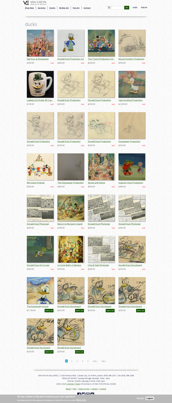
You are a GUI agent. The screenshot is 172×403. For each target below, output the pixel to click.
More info (81, 400)
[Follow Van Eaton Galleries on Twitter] (84, 394)
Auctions (41, 8)
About (68, 389)
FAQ (74, 389)
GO (127, 8)
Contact (87, 8)
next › (95, 361)
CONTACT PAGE (73, 384)
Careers (94, 389)
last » (104, 361)
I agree (150, 398)
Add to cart (49, 310)
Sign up (144, 7)
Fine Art (76, 8)
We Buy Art (64, 8)
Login (135, 7)
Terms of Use (83, 389)
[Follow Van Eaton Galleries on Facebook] (79, 394)
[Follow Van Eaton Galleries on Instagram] (88, 394)
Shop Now (29, 8)
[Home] (34, 2)
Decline (140, 398)
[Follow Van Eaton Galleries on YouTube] (92, 394)
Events (52, 8)
